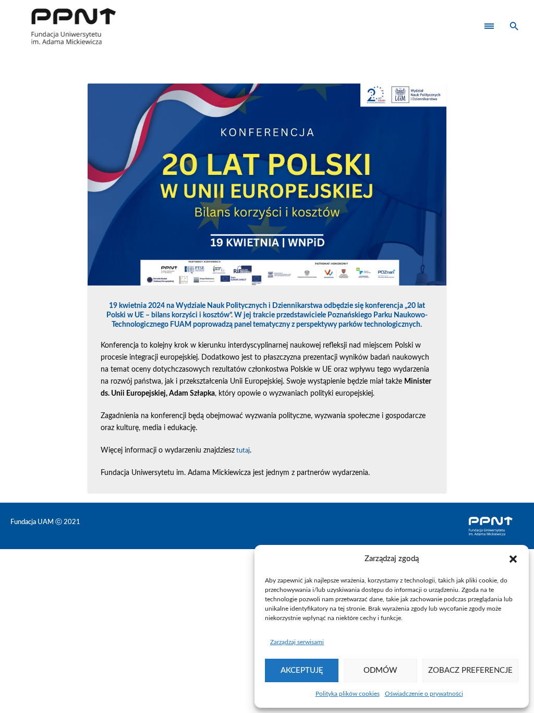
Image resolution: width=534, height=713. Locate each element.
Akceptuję (302, 670)
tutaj (243, 450)
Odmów (380, 670)
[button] (513, 559)
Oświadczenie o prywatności (424, 694)
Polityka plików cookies (347, 694)
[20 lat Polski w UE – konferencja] (267, 185)
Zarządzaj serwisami (297, 642)
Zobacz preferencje (470, 670)
